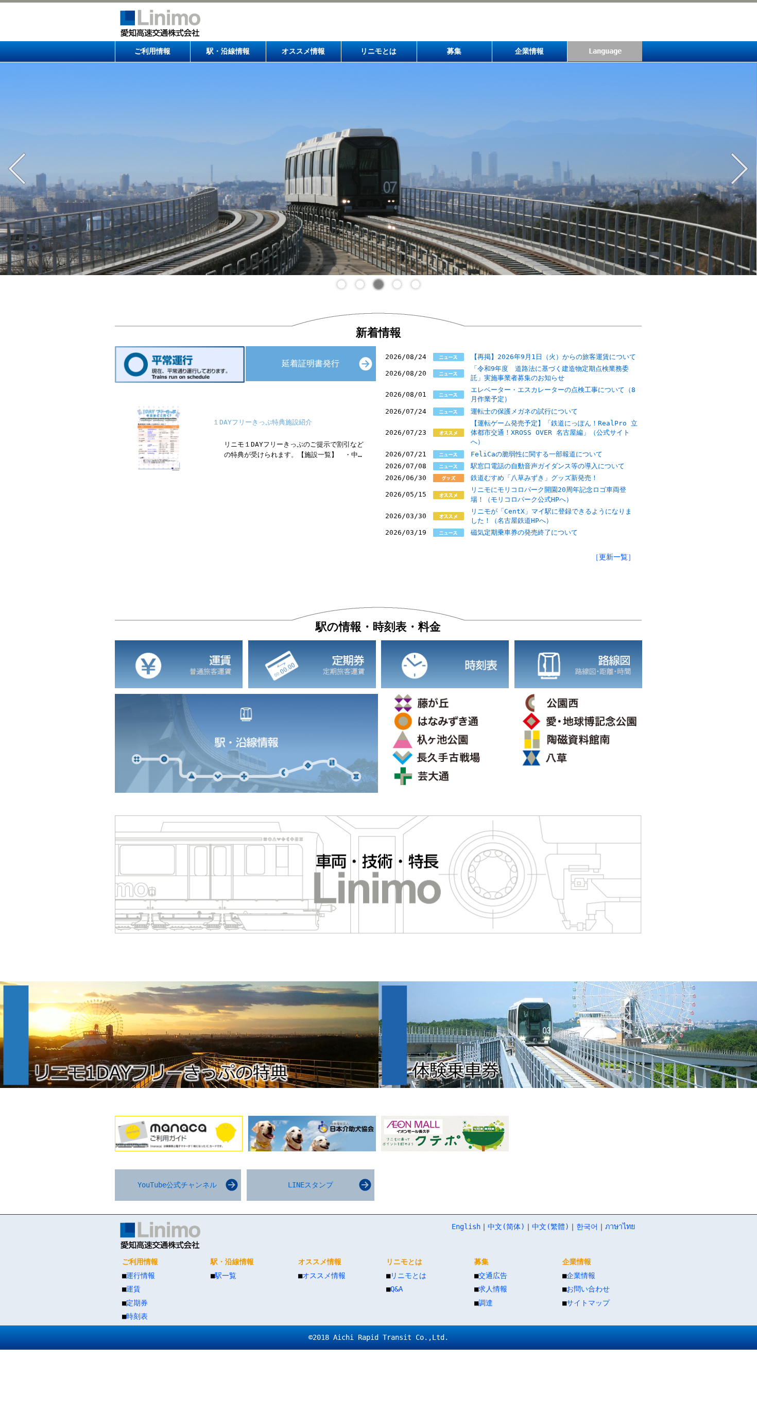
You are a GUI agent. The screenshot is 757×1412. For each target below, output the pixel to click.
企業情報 (580, 1275)
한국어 (587, 1226)
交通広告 (492, 1275)
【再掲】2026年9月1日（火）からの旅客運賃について (553, 357)
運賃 (133, 1289)
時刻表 (137, 1316)
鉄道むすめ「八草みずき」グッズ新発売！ (534, 478)
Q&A (396, 1289)
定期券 (137, 1303)
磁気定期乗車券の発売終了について (524, 532)
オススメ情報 (324, 1275)
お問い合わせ (588, 1289)
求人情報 (492, 1289)
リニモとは (408, 1275)
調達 (485, 1303)
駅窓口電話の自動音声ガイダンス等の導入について (548, 466)
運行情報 (140, 1275)
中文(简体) (506, 1226)
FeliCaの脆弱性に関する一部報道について (537, 454)
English (466, 1226)
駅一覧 (225, 1275)
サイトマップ (588, 1303)
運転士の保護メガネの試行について (524, 411)
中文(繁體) (550, 1226)
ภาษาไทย (620, 1226)
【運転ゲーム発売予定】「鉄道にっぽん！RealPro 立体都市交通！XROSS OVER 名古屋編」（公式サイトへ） (554, 432)
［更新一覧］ (613, 557)
